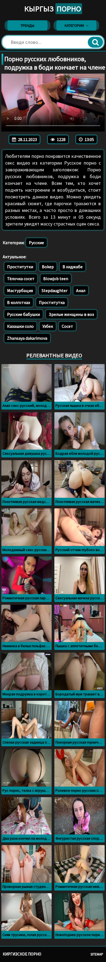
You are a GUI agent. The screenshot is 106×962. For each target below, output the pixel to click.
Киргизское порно (22, 954)
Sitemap (97, 954)
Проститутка (52, 302)
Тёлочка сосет (21, 278)
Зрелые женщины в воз (71, 314)
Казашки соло (20, 326)
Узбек (47, 326)
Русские (36, 242)
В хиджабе (73, 266)
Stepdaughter (54, 290)
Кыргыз (52, 9)
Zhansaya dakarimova (27, 338)
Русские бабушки (23, 314)
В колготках (18, 302)
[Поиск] (95, 42)
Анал (80, 290)
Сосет (67, 326)
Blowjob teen (55, 278)
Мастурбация (20, 290)
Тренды (27, 25)
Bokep (48, 266)
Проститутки (20, 266)
